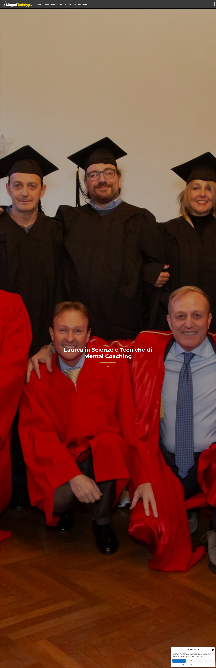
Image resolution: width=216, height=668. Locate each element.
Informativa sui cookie (187, 664)
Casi (70, 4)
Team (47, 4)
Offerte (63, 4)
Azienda (39, 4)
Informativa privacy (198, 664)
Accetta (179, 661)
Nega (193, 661)
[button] (212, 650)
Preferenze (207, 661)
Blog (85, 4)
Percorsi (54, 4)
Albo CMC (77, 4)
